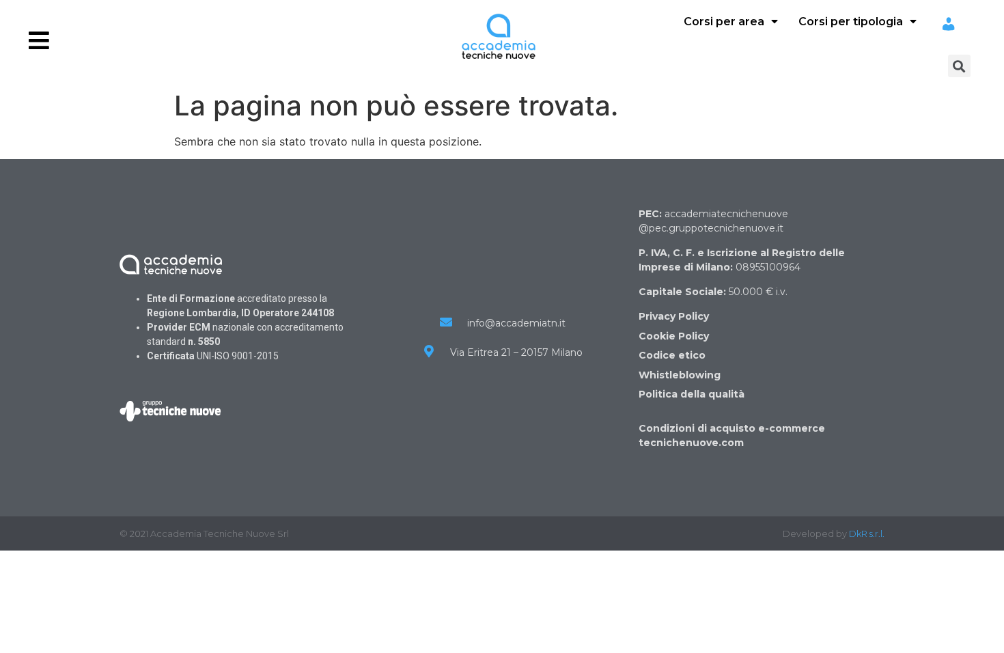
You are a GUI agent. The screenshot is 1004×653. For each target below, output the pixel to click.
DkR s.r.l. (866, 533)
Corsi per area (724, 21)
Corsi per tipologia (850, 21)
